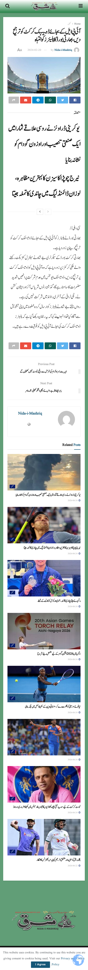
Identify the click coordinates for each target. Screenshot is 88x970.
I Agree (40, 965)
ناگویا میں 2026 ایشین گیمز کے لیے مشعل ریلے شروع (59, 654)
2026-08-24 (73, 500)
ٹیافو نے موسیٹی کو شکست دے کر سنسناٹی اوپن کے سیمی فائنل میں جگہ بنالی (53, 706)
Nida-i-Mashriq (63, 50)
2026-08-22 (73, 865)
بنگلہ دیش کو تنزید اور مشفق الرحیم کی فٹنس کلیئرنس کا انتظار (59, 860)
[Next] (40, 212)
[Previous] (48, 212)
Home (77, 24)
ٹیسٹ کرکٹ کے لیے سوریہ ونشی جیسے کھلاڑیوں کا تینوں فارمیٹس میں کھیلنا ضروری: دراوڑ (47, 807)
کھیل (69, 24)
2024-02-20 (34, 50)
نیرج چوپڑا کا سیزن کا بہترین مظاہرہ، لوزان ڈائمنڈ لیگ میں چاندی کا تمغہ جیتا (52, 547)
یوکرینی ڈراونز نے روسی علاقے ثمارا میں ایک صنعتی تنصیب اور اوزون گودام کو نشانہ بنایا (44, 144)
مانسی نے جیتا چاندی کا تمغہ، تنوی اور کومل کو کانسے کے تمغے (59, 601)
